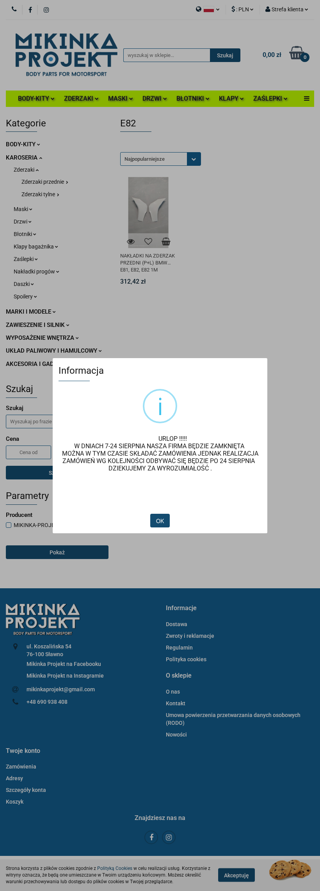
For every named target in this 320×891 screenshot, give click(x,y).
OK (160, 521)
